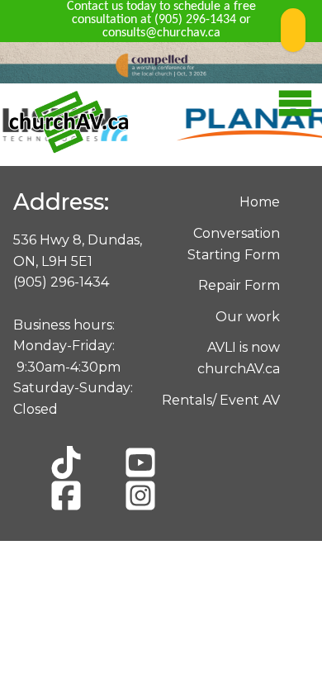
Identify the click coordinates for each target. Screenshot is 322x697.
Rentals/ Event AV (221, 400)
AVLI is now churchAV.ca (238, 358)
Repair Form (239, 285)
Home (259, 202)
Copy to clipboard (293, 30)
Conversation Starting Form (233, 244)
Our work (247, 317)
